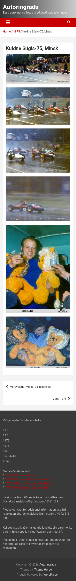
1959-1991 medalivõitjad (20, 475)
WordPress (50, 574)
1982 (6, 451)
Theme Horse (43, 569)
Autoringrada (20, 6)
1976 (6, 440)
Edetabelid (9, 456)
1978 (6, 446)
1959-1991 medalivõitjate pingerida (27, 479)
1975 (6, 435)
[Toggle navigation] (8, 22)
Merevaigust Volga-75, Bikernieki (30, 386)
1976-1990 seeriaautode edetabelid (27, 487)
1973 (6, 430)
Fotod (7, 461)
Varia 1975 (59, 398)
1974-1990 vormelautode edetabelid (28, 483)
